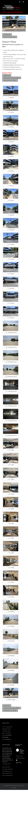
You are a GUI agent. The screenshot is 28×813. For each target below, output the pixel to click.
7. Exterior (11, 185)
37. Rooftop (11, 626)
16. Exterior (11, 317)
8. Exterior (11, 200)
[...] (10, 747)
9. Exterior (11, 215)
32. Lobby (11, 552)
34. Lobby (11, 582)
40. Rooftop (11, 670)
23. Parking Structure (11, 420)
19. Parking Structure (11, 362)
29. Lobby (11, 508)
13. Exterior (11, 273)
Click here (8, 739)
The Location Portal (22, 751)
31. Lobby (11, 538)
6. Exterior (11, 171)
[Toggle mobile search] (22, 6)
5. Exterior (11, 156)
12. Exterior (11, 259)
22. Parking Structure (11, 406)
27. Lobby (11, 479)
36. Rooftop (11, 611)
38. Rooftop (11, 641)
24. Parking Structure (11, 435)
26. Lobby (11, 464)
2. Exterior (11, 112)
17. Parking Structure (11, 332)
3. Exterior (11, 127)
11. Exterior (11, 244)
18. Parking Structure (11, 347)
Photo (20, 762)
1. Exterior (11, 97)
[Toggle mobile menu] (25, 6)
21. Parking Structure (11, 391)
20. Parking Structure (11, 376)
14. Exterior (11, 288)
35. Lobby (11, 597)
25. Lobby (11, 450)
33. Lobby (11, 567)
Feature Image (11, 699)
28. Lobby (11, 494)
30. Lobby (11, 523)
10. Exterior (11, 229)
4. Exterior (11, 141)
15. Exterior (11, 303)
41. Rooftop (11, 685)
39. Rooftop (11, 655)
